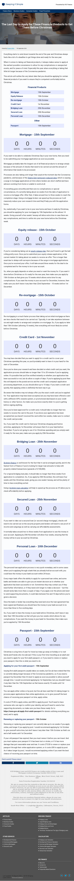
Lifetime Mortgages (9, 844)
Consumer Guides (31, 11)
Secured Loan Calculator (46, 848)
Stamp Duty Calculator (45, 850)
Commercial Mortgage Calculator (48, 844)
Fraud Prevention (44, 11)
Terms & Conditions (17, 877)
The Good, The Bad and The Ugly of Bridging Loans (53, 830)
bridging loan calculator (19, 488)
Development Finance (10, 840)
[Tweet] (37, 763)
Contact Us (42, 865)
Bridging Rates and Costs (46, 826)
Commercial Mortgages (10, 842)
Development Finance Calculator (48, 842)
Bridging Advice (43, 828)
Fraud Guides (7, 826)
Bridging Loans (43, 819)
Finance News (7, 11)
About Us (42, 863)
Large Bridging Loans (45, 822)
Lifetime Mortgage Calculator (47, 846)
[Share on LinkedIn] (60, 763)
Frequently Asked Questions (47, 869)
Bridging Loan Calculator (46, 840)
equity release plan (38, 251)
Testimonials (43, 867)
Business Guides (19, 11)
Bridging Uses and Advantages (48, 824)
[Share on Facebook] (13, 763)
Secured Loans (8, 846)
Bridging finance (10, 463)
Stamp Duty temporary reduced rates (42, 178)
